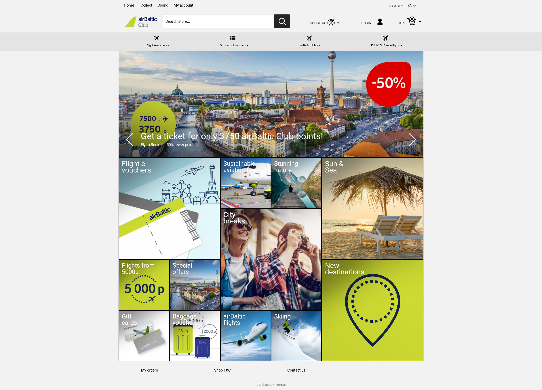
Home (129, 5)
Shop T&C (222, 370)
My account (183, 5)
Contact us (296, 370)
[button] (405, 21)
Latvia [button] (395, 5)
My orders (149, 370)
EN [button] (410, 5)
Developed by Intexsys (271, 384)
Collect (146, 5)
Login (366, 23)
